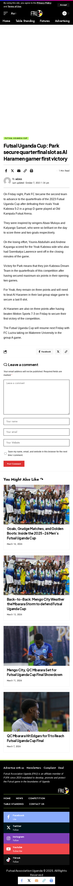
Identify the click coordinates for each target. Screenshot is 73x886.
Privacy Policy (44, 3)
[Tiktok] (36, 859)
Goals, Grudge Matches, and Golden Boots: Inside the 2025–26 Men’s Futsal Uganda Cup (35, 533)
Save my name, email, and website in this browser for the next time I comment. (37, 453)
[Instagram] (36, 838)
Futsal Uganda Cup (16, 138)
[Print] (31, 171)
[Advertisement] (36, 98)
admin (18, 179)
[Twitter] (36, 827)
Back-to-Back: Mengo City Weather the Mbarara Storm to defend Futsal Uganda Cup (35, 604)
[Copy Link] (25, 171)
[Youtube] (36, 849)
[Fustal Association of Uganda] (36, 13)
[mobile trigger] (7, 13)
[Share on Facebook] (6, 171)
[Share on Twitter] (12, 171)
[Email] (18, 171)
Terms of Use (14, 6)
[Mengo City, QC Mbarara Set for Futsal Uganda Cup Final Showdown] (36, 646)
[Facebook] (36, 817)
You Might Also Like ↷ (23, 479)
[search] (57, 13)
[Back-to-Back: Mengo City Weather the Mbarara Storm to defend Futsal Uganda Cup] (36, 575)
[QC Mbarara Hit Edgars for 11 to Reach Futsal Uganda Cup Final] (36, 712)
